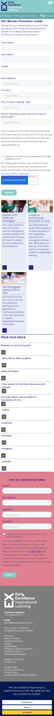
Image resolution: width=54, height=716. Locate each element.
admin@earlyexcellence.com (18, 622)
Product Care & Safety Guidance (20, 675)
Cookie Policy (11, 667)
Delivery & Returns (13, 651)
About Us (9, 636)
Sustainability (10, 646)
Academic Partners (13, 641)
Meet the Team (12, 638)
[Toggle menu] (50, 2)
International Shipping (15, 654)
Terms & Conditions (13, 669)
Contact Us (9, 662)
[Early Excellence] (23, 6)
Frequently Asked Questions (18, 649)
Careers (8, 643)
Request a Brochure (14, 659)
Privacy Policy (11, 672)
